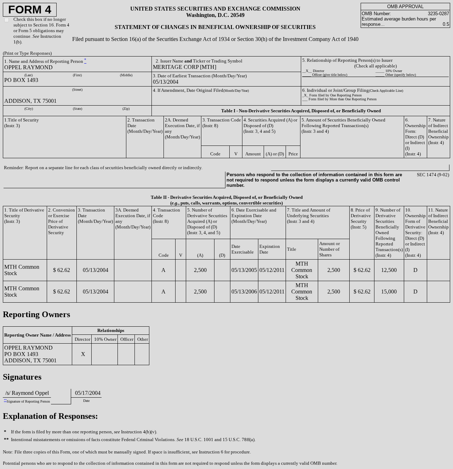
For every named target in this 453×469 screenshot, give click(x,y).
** (5, 400)
